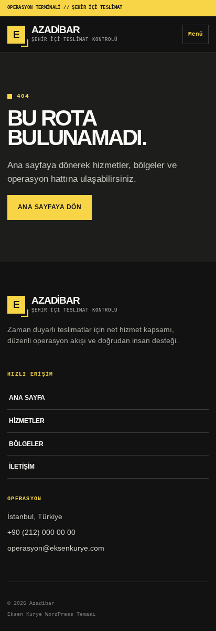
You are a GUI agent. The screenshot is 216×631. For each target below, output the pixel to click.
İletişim (22, 466)
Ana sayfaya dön (49, 207)
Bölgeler (26, 444)
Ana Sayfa (27, 397)
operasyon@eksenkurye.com (55, 548)
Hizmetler (27, 421)
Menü (195, 34)
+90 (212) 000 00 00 (41, 532)
